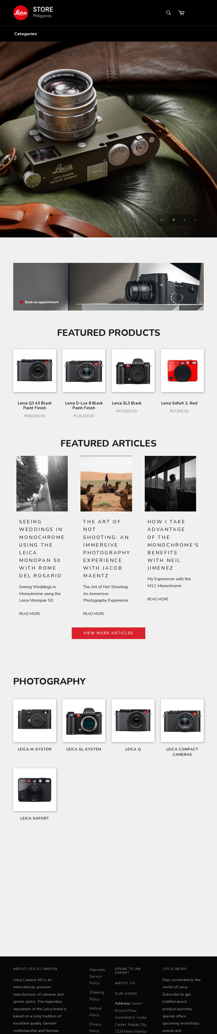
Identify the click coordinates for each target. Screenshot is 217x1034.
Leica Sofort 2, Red (179, 403)
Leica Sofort (34, 818)
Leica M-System (35, 749)
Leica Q (133, 749)
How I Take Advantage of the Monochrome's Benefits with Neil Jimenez (173, 545)
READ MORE (29, 613)
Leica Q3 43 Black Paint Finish (35, 406)
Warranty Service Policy (97, 976)
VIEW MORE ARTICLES (109, 633)
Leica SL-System (83, 749)
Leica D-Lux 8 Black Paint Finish (84, 406)
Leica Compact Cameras (182, 752)
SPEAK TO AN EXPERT (128, 970)
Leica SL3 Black (127, 403)
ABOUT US (125, 983)
